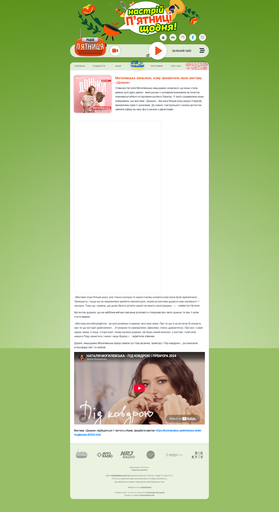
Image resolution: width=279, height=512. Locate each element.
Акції (118, 66)
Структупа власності (139, 470)
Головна (79, 66)
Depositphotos (146, 487)
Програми (156, 66)
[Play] (165, 50)
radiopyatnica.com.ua (120, 475)
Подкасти (99, 66)
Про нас (176, 66)
